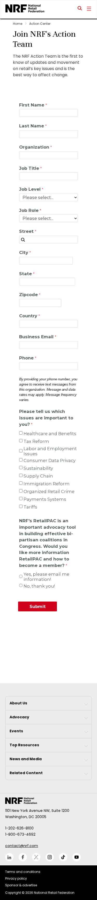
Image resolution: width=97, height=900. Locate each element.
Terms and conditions (22, 872)
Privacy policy (16, 878)
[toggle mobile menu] (89, 9)
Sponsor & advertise (21, 885)
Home (17, 23)
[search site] (80, 9)
